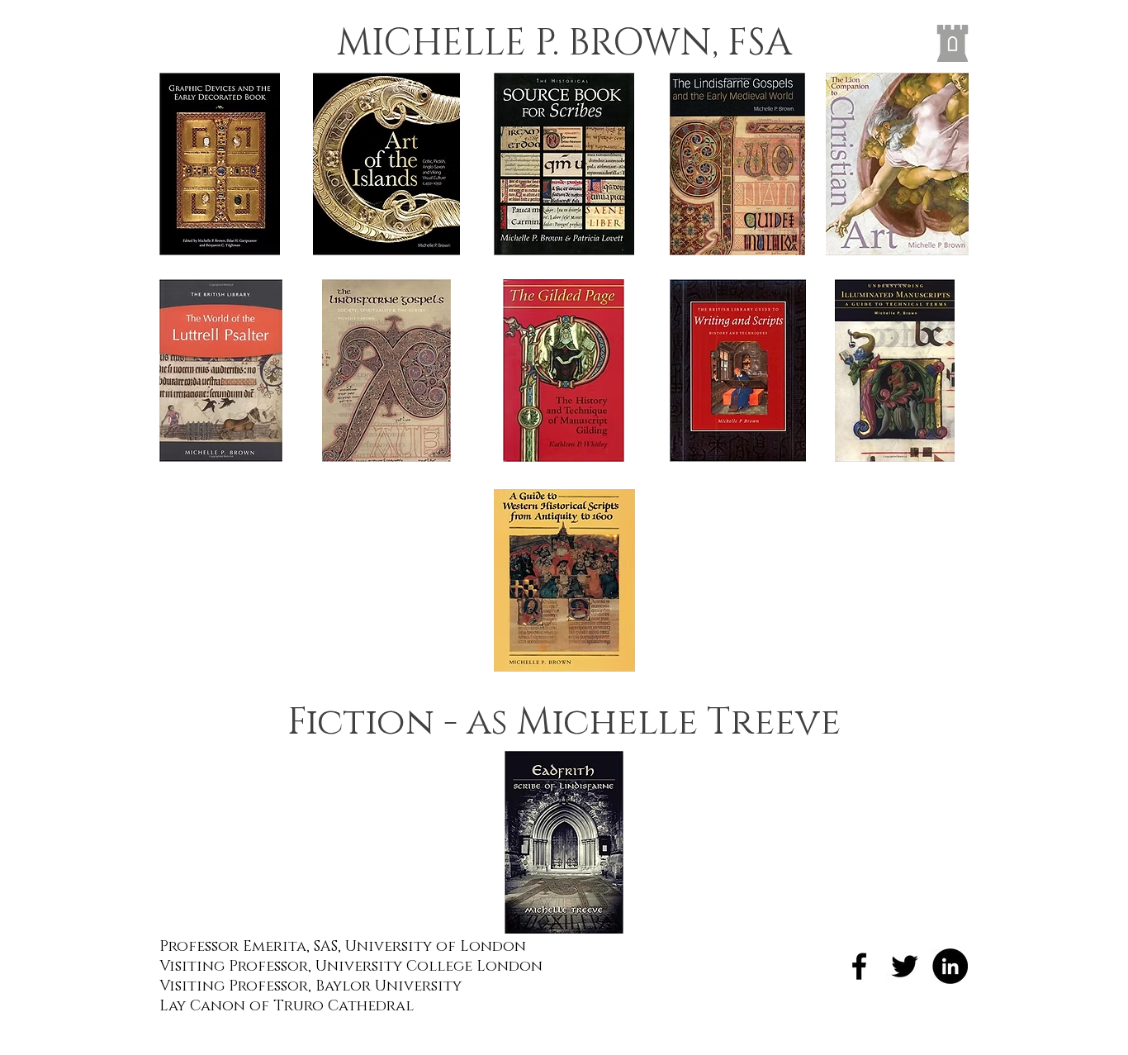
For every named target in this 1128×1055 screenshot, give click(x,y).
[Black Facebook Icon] (859, 966)
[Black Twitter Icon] (904, 966)
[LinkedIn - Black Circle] (950, 966)
